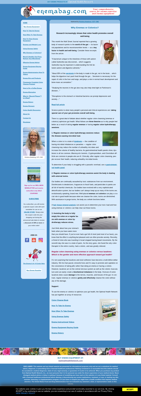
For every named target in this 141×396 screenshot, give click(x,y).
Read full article (58, 105)
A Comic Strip (34, 263)
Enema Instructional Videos (63, 322)
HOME (25, 23)
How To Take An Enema (61, 306)
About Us (26, 114)
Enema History (58, 333)
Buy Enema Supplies (34, 270)
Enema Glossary (28, 106)
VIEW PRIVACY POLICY (25, 393)
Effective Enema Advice (31, 62)
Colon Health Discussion (32, 110)
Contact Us (27, 118)
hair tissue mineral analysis (64, 205)
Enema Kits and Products (32, 78)
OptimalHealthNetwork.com (70, 361)
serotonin (70, 73)
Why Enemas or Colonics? (32, 52)
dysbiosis (78, 141)
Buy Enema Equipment (32, 27)
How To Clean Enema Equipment (30, 39)
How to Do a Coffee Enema (32, 88)
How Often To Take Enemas (63, 311)
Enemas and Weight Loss (32, 44)
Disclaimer (26, 122)
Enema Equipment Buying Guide (65, 328)
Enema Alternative (29, 92)
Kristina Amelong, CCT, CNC (89, 21)
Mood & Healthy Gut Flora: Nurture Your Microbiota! (32, 57)
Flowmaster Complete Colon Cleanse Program (33, 83)
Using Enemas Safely (60, 317)
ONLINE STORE (29, 212)
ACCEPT (130, 389)
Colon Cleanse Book (60, 300)
